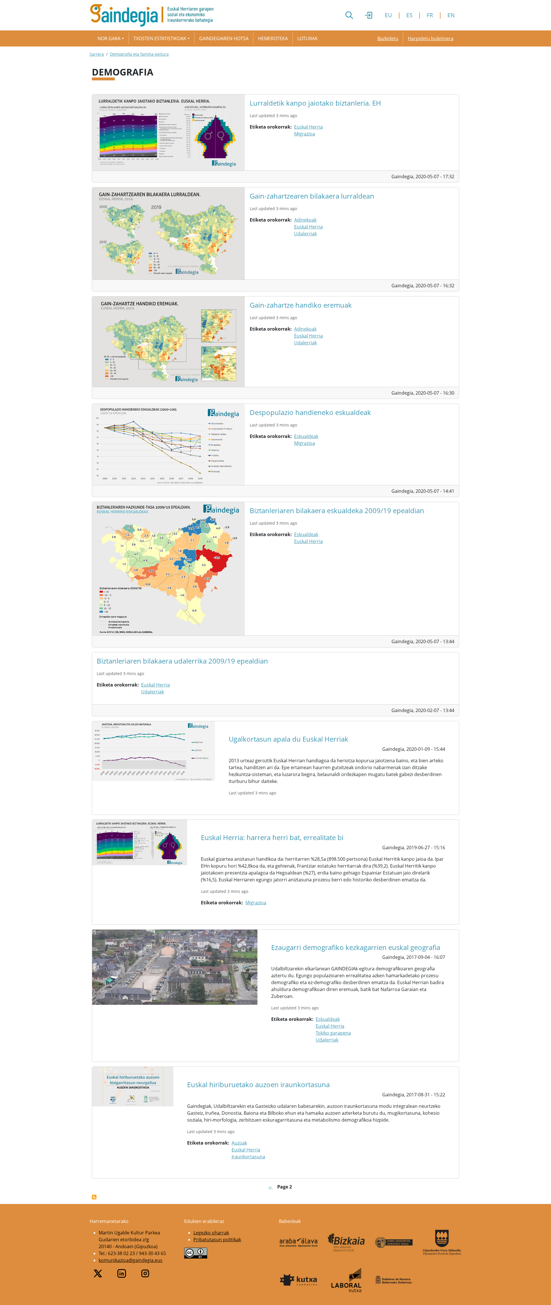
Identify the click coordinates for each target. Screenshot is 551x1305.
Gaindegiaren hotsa (224, 38)
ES (409, 15)
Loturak (307, 38)
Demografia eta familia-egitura (139, 54)
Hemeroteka (273, 38)
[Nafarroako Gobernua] (394, 1280)
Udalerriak (305, 233)
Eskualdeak (306, 436)
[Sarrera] (154, 15)
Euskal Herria (308, 127)
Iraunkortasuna (248, 1156)
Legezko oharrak (211, 1233)
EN (451, 15)
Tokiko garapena (333, 1033)
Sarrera (97, 54)
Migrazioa (304, 134)
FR (430, 15)
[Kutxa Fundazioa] (298, 1280)
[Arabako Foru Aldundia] (298, 1242)
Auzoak (239, 1143)
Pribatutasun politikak (217, 1239)
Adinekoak (305, 220)
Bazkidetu (387, 38)
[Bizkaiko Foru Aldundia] (346, 1242)
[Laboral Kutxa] (346, 1280)
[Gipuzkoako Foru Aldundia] (442, 1242)
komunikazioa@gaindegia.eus (130, 1260)
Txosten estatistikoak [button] (159, 38)
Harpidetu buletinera (430, 38)
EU (388, 15)
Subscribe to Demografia (94, 1197)
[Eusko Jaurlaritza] (394, 1242)
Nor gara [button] (109, 38)
